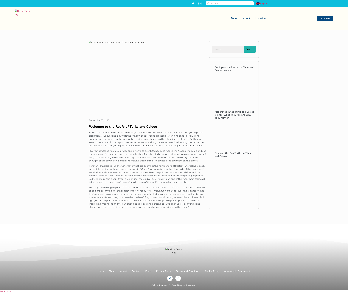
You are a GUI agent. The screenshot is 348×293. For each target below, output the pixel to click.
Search (249, 49)
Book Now (5, 291)
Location (260, 18)
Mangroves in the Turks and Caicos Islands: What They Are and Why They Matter (234, 114)
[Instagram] (200, 3)
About (246, 18)
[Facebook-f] (193, 3)
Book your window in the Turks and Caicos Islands (234, 69)
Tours (234, 18)
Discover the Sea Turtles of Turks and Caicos (233, 155)
